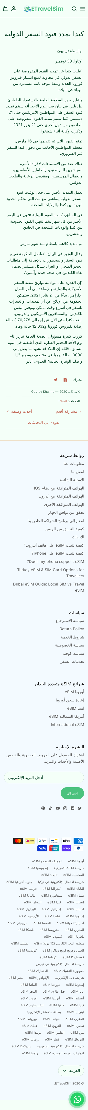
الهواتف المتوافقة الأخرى (64, 504)
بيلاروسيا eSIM (50, 930)
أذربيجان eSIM (18, 923)
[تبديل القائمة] (82, 8)
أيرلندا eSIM (51, 998)
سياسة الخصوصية (69, 645)
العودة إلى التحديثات (44, 422)
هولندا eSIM (51, 1019)
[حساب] (16, 8)
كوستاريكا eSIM (73, 957)
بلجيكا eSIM (26, 930)
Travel (62, 401)
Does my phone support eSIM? (55, 561)
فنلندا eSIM (52, 916)
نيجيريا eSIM (75, 1026)
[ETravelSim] (44, 8)
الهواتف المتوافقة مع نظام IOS (59, 488)
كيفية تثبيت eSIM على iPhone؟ (58, 553)
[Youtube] (58, 808)
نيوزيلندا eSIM (27, 1019)
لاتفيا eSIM (56, 1005)
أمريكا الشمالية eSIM (66, 716)
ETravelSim (63, 1083)
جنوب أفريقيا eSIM (19, 882)
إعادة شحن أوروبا (70, 700)
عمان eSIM (30, 1026)
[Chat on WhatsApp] (77, 1099)
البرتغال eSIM (74, 1039)
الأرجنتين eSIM (29, 916)
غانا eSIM (77, 991)
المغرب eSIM (75, 1019)
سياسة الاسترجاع (70, 620)
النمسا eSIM (42, 923)
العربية (74, 1070)
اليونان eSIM (33, 902)
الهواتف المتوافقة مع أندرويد (61, 496)
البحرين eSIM (75, 930)
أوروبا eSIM (74, 691)
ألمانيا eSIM (29, 985)
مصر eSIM (16, 977)
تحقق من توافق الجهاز (66, 512)
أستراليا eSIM (52, 889)
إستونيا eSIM (75, 916)
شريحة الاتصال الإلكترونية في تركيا (61, 882)
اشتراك (72, 793)
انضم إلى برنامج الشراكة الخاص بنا (56, 520)
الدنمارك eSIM (38, 971)
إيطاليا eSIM (75, 902)
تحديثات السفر (72, 661)
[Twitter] (80, 808)
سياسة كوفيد (73, 653)
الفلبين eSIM (56, 1032)
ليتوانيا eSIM (75, 1012)
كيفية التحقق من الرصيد (64, 528)
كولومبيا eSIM (27, 950)
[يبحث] (71, 8)
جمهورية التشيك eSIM (69, 971)
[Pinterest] (43, 808)
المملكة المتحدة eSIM (47, 861)
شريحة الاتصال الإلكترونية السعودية (60, 1046)
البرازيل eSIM (26, 909)
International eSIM (67, 724)
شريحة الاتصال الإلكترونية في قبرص (60, 964)
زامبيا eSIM (30, 1053)
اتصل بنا (77, 471)
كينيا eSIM (77, 1005)
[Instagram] (65, 808)
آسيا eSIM (75, 708)
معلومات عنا (74, 463)
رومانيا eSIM (30, 1039)
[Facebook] (72, 808)
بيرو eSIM (77, 1032)
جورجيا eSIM (51, 985)
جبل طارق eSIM (54, 991)
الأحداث (78, 536)
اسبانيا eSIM (75, 909)
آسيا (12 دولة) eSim (70, 923)
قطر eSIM (52, 1039)
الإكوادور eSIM (39, 977)
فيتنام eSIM (76, 895)
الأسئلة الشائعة (72, 479)
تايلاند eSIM (49, 875)
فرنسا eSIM (28, 889)
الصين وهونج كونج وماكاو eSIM (63, 950)
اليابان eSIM (75, 889)
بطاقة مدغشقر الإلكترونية (44, 1012)
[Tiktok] (50, 808)
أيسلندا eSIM (75, 998)
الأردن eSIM (29, 998)
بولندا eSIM (33, 1032)
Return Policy (72, 628)
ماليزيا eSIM (27, 895)
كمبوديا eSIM (53, 936)
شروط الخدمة (72, 637)
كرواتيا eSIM (48, 957)
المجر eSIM (29, 991)
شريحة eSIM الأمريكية (69, 868)
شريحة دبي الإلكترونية (69, 977)
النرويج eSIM (52, 1026)
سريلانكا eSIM (21, 1046)
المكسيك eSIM (73, 875)
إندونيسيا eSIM (38, 868)
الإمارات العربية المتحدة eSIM (64, 1053)
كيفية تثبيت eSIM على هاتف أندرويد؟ (54, 545)
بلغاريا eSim (76, 936)
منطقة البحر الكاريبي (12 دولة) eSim (59, 943)
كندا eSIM (54, 902)
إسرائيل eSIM (51, 909)
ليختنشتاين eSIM (32, 1005)
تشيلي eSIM (19, 943)
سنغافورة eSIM (51, 895)
